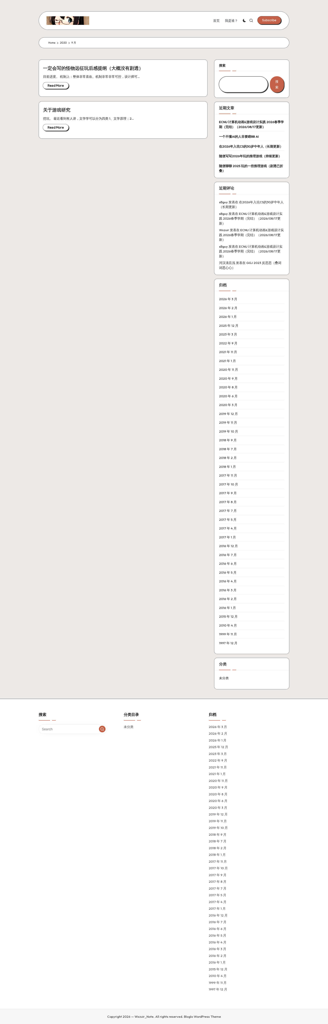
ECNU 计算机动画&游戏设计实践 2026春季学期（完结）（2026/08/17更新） (251, 124)
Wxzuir (224, 230)
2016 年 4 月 (228, 581)
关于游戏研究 (56, 110)
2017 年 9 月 (228, 493)
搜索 (222, 65)
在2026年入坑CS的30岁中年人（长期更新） (251, 146)
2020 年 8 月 (228, 387)
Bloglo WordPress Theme (202, 1017)
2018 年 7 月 (228, 449)
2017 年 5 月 (228, 519)
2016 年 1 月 (227, 608)
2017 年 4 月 (228, 528)
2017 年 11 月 (228, 475)
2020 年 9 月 (228, 378)
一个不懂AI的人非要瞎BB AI (239, 136)
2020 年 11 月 (228, 369)
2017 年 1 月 (227, 537)
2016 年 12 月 (228, 546)
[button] (269, 20)
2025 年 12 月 (228, 325)
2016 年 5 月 (228, 572)
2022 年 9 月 (228, 343)
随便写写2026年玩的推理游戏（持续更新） (250, 156)
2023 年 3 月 (228, 334)
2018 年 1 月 (227, 467)
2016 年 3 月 (228, 590)
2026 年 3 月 (228, 299)
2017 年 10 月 (228, 484)
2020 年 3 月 (228, 405)
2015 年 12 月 (228, 616)
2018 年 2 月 (228, 458)
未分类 (224, 678)
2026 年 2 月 (228, 308)
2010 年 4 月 (228, 625)
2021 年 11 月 (228, 352)
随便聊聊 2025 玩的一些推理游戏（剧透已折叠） (251, 168)
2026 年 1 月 (228, 317)
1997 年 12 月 (228, 643)
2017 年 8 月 (228, 502)
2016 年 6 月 (228, 563)
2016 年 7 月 (228, 555)
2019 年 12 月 (228, 414)
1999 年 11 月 (228, 634)
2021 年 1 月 (227, 361)
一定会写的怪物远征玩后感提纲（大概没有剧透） (93, 68)
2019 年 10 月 (228, 431)
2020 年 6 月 (228, 396)
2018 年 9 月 (228, 440)
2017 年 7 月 (228, 511)
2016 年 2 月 (228, 599)
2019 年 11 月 (228, 422)
